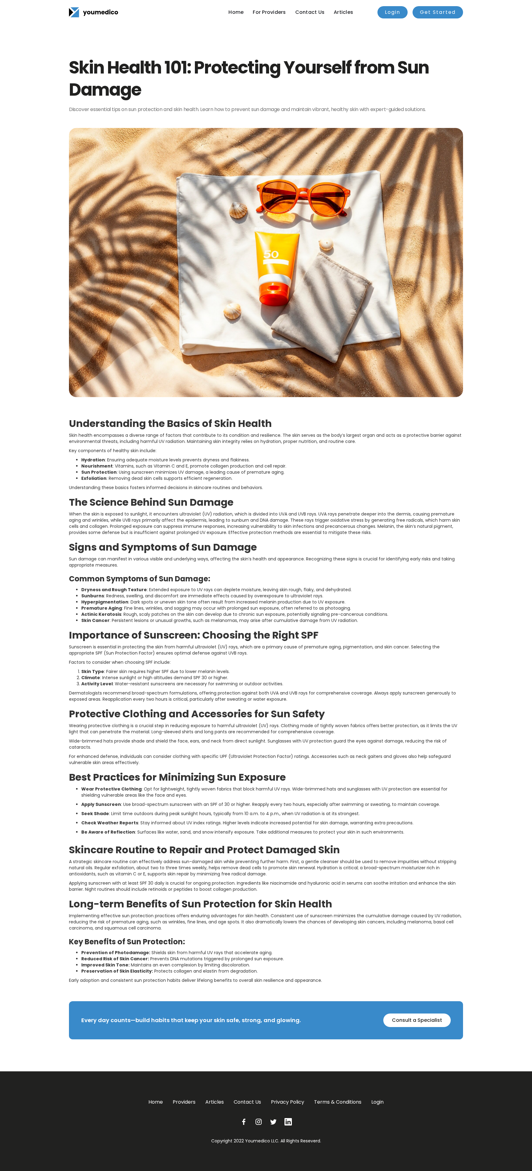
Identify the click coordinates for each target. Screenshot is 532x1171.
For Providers (269, 12)
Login (392, 12)
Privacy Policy (287, 1101)
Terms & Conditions (337, 1101)
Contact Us (310, 12)
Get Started (438, 12)
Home (236, 12)
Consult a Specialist (417, 1020)
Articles (343, 12)
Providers (184, 1101)
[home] (93, 12)
